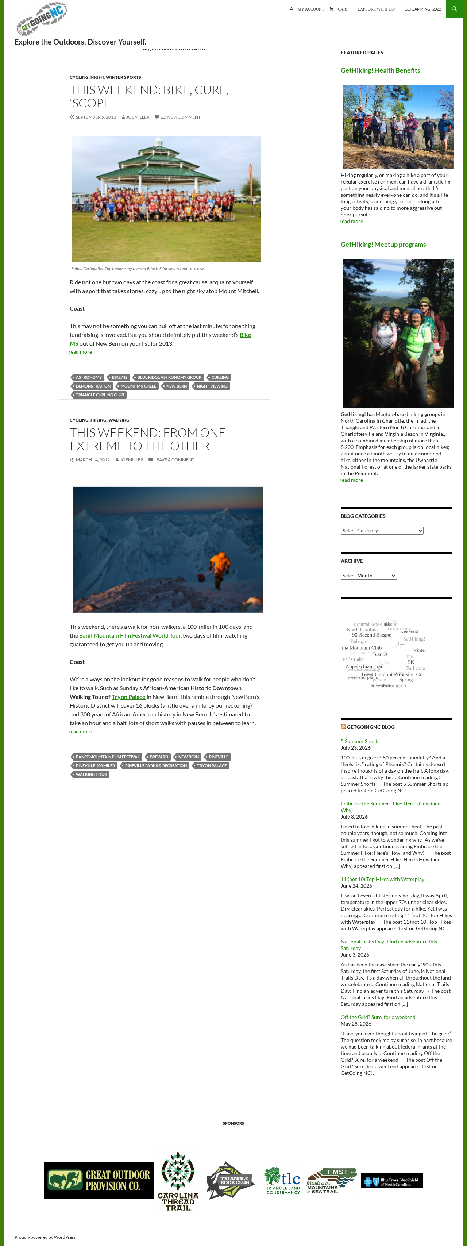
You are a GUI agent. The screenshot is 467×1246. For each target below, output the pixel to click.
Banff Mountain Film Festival (108, 756)
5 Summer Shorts (360, 741)
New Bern (176, 386)
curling (220, 377)
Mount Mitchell (138, 386)
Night (97, 77)
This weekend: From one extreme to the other (148, 439)
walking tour (91, 774)
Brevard (159, 756)
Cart (343, 9)
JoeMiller (138, 117)
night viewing (212, 386)
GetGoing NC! (42, 22)
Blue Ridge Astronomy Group (169, 377)
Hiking (98, 420)
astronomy (89, 377)
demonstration (93, 386)
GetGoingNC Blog (371, 727)
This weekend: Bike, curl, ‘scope (149, 96)
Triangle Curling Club (100, 394)
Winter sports (123, 77)
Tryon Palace (129, 696)
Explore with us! (376, 9)
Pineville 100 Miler (95, 765)
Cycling (79, 77)
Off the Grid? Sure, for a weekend (378, 1017)
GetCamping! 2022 (423, 9)
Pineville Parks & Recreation (156, 765)
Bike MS (119, 377)
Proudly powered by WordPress (45, 1237)
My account (311, 9)
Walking (119, 420)
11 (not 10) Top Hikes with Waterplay (382, 879)
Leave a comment (181, 117)
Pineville (218, 756)
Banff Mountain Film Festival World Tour (130, 635)
